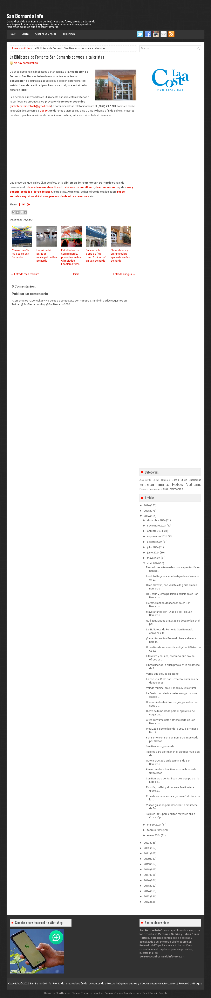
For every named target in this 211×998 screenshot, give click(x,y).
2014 (147, 891)
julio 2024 (152, 547)
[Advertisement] (73, 149)
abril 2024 (153, 563)
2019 (147, 864)
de (107, 187)
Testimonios (175, 488)
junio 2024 (153, 552)
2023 (147, 842)
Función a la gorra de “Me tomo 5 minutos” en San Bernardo (96, 255)
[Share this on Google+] (28, 204)
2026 (147, 505)
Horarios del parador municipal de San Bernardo (46, 255)
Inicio (76, 274)
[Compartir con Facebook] (25, 212)
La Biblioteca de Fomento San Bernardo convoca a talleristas (57, 57)
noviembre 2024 (156, 525)
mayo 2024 (153, 557)
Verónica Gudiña (169, 934)
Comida (165, 480)
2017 (147, 874)
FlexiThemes (63, 993)
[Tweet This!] (23, 204)
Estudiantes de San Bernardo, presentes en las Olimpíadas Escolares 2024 (71, 257)
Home (12, 34)
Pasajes (143, 489)
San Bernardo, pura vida (160, 746)
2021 (147, 853)
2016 (147, 880)
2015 (147, 885)
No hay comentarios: (26, 62)
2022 (147, 848)
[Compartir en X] (21, 212)
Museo (25, 34)
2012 (147, 901)
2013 (147, 896)
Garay (44, 110)
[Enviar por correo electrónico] (14, 212)
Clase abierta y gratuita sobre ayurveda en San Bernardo (120, 255)
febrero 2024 (154, 829)
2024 (147, 516)
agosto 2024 (154, 541)
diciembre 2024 (156, 520)
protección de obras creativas (69, 196)
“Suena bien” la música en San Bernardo (20, 254)
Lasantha (98, 993)
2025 (147, 510)
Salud (164, 488)
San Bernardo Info (25, 15)
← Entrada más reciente (25, 274)
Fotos (177, 484)
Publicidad (69, 34)
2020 (147, 858)
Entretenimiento (154, 484)
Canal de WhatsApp (45, 34)
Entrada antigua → (124, 274)
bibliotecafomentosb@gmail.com (31, 106)
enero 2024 (153, 835)
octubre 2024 (155, 530)
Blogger (198, 983)
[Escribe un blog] (17, 212)
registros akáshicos (35, 196)
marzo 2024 (154, 824)
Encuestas (195, 479)
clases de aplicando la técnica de (60, 187)
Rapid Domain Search (155, 993)
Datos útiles (179, 479)
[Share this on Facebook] (19, 204)
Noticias (25, 48)
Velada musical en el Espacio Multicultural (171, 687)
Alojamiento (145, 480)
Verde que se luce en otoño (162, 673)
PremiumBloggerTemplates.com (122, 993)
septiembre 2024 (157, 536)
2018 (147, 869)
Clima (156, 480)
